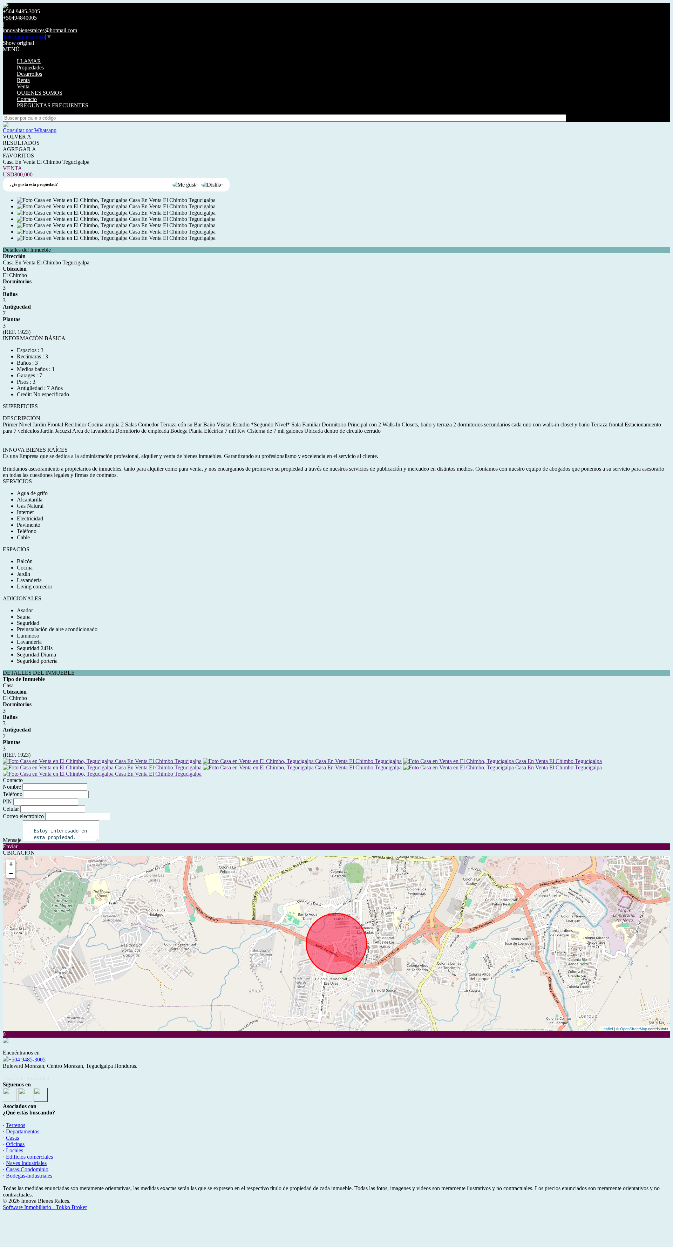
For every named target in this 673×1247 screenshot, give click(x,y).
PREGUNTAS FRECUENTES (52, 105)
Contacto (27, 99)
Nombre (12, 787)
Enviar (10, 846)
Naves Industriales (26, 1163)
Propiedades (30, 67)
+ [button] (11, 864)
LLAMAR (29, 61)
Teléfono (12, 794)
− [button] (11, 873)
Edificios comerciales (29, 1157)
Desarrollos (29, 74)
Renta (23, 80)
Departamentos (22, 1131)
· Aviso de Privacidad (26, 1078)
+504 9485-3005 (27, 1060)
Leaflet (607, 1028)
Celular (11, 809)
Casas (12, 1138)
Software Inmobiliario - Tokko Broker (45, 1207)
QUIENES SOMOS (39, 93)
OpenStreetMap (633, 1028)
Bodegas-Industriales (29, 1176)
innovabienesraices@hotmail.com (40, 30)
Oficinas (15, 1144)
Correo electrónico (23, 816)
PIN (7, 801)
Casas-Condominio (27, 1169)
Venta (23, 86)
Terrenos (15, 1125)
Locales (14, 1150)
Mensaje (12, 840)
